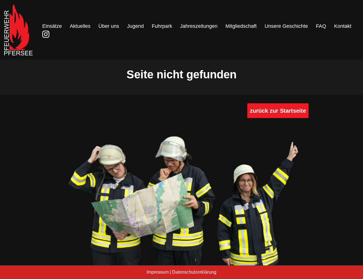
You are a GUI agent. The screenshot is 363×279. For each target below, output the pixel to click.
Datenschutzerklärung (194, 272)
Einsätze (52, 26)
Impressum (158, 272)
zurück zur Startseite (278, 111)
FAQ (321, 26)
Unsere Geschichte (286, 26)
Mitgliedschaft (241, 26)
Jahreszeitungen (199, 26)
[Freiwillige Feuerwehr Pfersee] (18, 30)
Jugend (135, 26)
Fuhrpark (162, 26)
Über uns (108, 26)
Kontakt (342, 26)
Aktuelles (80, 26)
